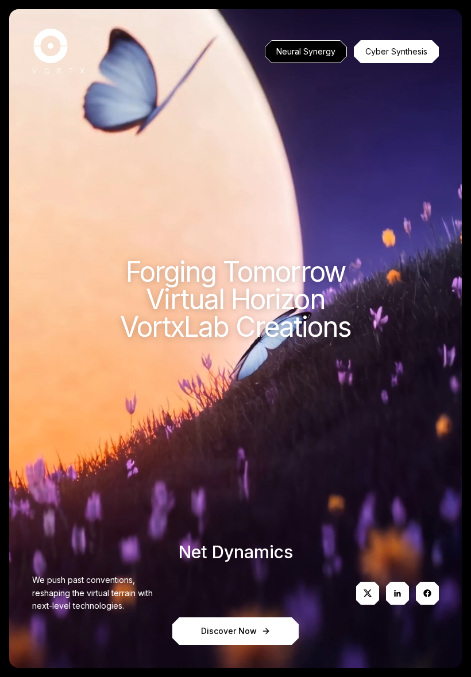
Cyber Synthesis (396, 51)
